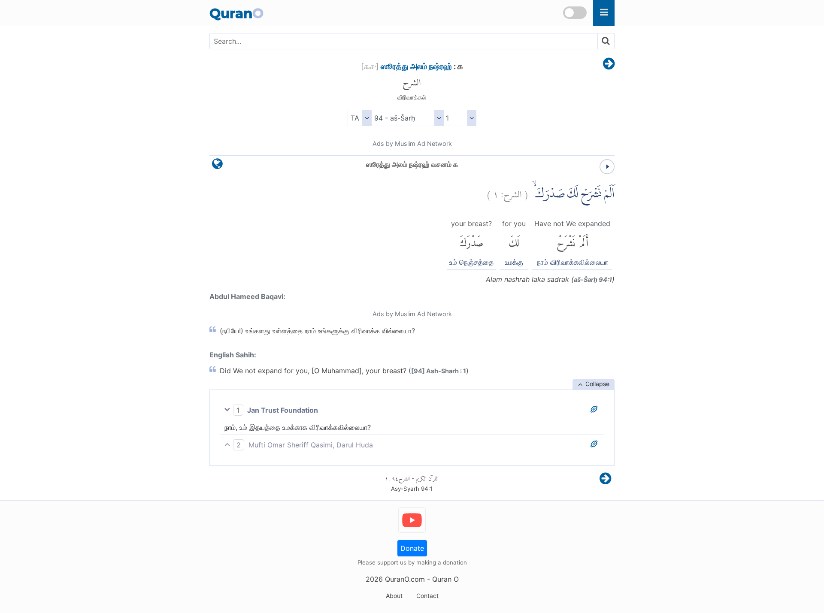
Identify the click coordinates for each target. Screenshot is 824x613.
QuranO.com (405, 579)
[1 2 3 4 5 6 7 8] (459, 118)
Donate (412, 548)
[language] (217, 165)
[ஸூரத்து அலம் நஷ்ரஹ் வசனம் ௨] (609, 64)
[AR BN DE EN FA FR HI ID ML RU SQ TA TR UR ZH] (359, 118)
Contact (427, 595)
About (394, 595)
